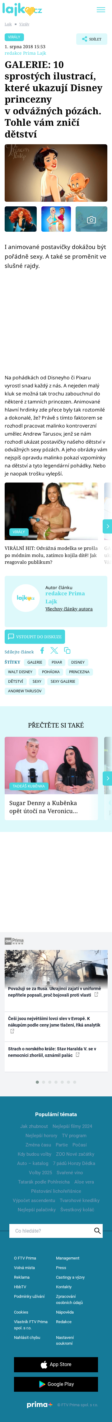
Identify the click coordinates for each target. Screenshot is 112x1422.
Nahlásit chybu (27, 1337)
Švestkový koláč (77, 1210)
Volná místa (24, 1267)
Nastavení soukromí (65, 1340)
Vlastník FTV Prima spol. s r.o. (31, 1324)
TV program (74, 1135)
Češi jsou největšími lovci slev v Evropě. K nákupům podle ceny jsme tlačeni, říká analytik (54, 1021)
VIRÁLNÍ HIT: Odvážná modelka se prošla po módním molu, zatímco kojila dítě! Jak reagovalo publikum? (51, 555)
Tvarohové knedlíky (80, 1200)
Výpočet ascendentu (34, 1200)
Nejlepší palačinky (37, 1210)
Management (67, 1258)
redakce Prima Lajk (25, 53)
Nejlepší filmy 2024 (72, 1126)
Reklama (22, 1277)
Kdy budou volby (34, 1154)
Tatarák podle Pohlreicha (44, 1182)
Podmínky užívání (29, 1296)
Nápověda (65, 1312)
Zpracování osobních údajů (69, 1299)
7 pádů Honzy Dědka (74, 1163)
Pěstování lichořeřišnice (56, 1191)
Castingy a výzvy (70, 1277)
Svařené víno (70, 1172)
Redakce (64, 1321)
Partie (62, 1145)
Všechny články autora (69, 609)
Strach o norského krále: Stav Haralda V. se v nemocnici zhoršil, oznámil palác (52, 1052)
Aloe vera (84, 1182)
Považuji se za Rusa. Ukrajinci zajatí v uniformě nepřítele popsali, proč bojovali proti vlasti (54, 992)
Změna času (38, 1145)
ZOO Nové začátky (75, 1154)
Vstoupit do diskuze (39, 636)
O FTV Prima (25, 1258)
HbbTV (20, 1287)
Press (61, 1267)
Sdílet (88, 41)
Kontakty (64, 1287)
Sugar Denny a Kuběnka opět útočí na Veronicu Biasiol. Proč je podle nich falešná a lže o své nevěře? (46, 807)
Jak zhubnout (34, 1126)
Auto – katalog (32, 1163)
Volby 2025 (40, 1172)
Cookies (21, 1312)
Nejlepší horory (41, 1135)
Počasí (79, 1145)
